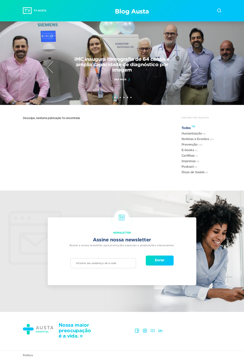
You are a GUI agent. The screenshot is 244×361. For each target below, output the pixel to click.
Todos (188, 127)
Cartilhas (189, 155)
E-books (189, 150)
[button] (114, 95)
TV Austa (40, 10)
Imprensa (190, 161)
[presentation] (50, 67)
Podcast (189, 166)
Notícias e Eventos (197, 139)
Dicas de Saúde (194, 172)
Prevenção (191, 144)
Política (28, 355)
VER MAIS (120, 79)
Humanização (193, 133)
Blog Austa (132, 11)
